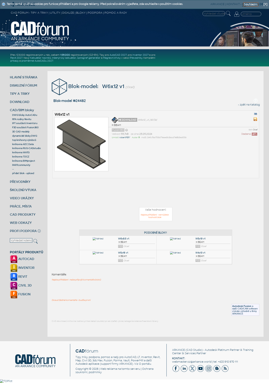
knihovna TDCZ (20, 156)
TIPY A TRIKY (20, 94)
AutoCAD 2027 (118, 54)
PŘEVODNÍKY (20, 182)
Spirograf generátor (88, 57)
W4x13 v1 (200, 252)
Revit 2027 (16, 57)
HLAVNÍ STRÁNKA (23, 77)
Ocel (255, 129)
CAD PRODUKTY (23, 215)
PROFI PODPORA (23, 231)
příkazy (14, 60)
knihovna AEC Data (23, 144)
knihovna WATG (21, 152)
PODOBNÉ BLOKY (155, 232)
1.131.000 (65, 54)
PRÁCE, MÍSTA (21, 206)
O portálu (145, 364)
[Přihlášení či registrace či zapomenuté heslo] (237, 16)
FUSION (23, 294)
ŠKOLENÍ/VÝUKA (23, 190)
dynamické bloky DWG (24, 135)
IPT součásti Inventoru (24, 123)
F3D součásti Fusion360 (25, 127)
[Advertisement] (155, 193)
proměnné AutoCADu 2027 (37, 60)
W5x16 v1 (123, 252)
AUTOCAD (25, 259)
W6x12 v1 (62, 114)
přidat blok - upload (23, 173)
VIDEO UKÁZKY (22, 198)
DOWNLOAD (19, 102)
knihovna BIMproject (23, 160)
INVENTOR (25, 268)
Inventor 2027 (140, 54)
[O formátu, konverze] (126, 129)
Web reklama (108, 369)
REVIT (22, 277)
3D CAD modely (20, 131)
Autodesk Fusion (241, 306)
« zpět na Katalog (249, 104)
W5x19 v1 (200, 238)
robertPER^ (125, 137)
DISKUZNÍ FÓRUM (23, 85)
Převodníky (136, 57)
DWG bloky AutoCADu (24, 115)
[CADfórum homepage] (40, 40)
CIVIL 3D (24, 285)
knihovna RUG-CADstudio (26, 148)
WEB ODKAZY (21, 223)
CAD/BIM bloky (22, 110)
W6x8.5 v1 (123, 238)
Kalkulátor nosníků (40, 57)
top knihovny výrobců (24, 140)
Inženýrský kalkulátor (64, 57)
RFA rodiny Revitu (21, 119)
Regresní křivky (112, 57)
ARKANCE (178, 350)
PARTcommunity (21, 165)
